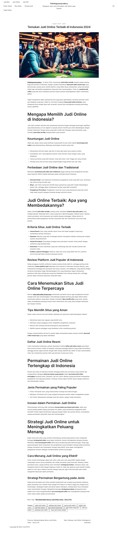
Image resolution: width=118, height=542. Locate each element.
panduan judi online (41, 510)
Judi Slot (26, 2)
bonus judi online (69, 505)
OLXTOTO (26, 527)
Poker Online (7, 6)
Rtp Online (18, 6)
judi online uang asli (72, 508)
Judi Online (16, 2)
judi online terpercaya (55, 508)
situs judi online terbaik (58, 510)
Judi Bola (6, 2)
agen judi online (40, 505)
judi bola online (40, 508)
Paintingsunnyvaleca (59, 4)
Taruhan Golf (29, 6)
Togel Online (7, 10)
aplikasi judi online (55, 505)
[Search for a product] (113, 6)
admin (64, 23)
